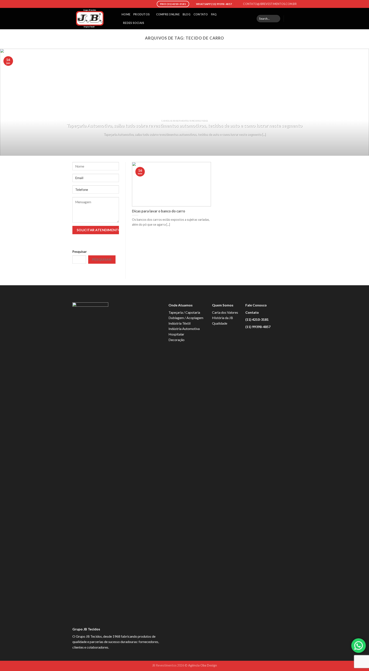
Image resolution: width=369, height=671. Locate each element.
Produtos (141, 14)
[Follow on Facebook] (288, 19)
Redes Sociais (133, 23)
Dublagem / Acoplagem (185, 318)
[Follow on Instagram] (294, 19)
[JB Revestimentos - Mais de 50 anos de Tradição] (93, 18)
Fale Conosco (256, 305)
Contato (200, 14)
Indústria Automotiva (184, 329)
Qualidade (219, 323)
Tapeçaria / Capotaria (184, 312)
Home (126, 14)
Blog (186, 14)
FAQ (214, 14)
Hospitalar (176, 334)
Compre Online (168, 14)
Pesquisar (79, 251)
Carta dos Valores (225, 312)
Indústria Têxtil (179, 323)
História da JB (222, 318)
